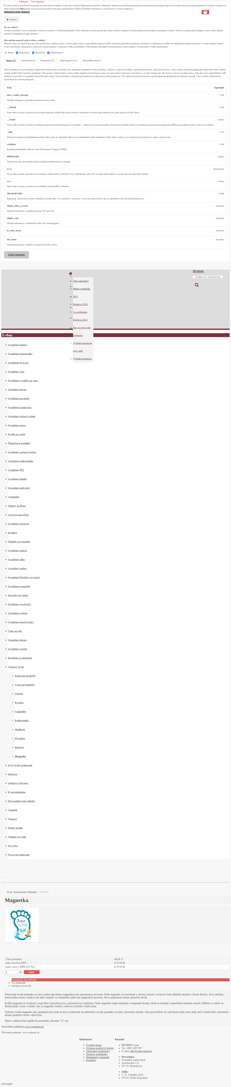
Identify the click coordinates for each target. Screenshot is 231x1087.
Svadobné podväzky (19, 488)
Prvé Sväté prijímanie (20, 765)
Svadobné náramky (19, 398)
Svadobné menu (17, 425)
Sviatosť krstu (16, 667)
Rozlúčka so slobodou (20, 658)
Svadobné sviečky (18, 649)
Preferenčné (24, 52)
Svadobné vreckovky (19, 604)
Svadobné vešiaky (18, 613)
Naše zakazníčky (81, 281)
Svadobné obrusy (17, 640)
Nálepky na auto (17, 837)
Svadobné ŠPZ (16, 470)
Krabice (12, 532)
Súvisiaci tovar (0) (21, 985)
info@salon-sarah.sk (141, 1051)
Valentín (12, 810)
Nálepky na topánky (19, 541)
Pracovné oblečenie (18, 854)
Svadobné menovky (19, 523)
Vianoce (12, 819)
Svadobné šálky (16, 559)
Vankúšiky (14, 497)
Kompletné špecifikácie (24, 979)
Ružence (19, 747)
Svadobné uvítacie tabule (22, 416)
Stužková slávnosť (18, 783)
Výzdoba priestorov (82, 358)
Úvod (9, 892)
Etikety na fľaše (17, 506)
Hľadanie (198, 271)
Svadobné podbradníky (20, 461)
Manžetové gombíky (19, 443)
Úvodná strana (94, 1045)
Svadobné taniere (17, 550)
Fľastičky (20, 738)
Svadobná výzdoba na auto (23, 380)
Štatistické (40, 52)
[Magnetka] (22, 941)
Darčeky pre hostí (18, 595)
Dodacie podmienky (97, 1054)
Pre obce (13, 845)
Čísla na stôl (15, 631)
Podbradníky (22, 720)
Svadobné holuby (17, 479)
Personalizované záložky (21, 801)
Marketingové (57, 52)
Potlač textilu (15, 828)
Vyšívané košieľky (25, 684)
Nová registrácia (37, 2)
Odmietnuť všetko (12, 12)
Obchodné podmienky (98, 1051)
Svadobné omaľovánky (21, 622)
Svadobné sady (16, 371)
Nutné (11, 52)
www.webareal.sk (34, 1026)
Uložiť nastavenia (16, 254)
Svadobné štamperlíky (20, 353)
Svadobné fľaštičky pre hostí (24, 577)
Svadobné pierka (17, 389)
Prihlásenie (23, 2)
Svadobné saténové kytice (22, 452)
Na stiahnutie (18, 982)
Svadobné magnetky (19, 586)
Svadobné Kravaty (18, 362)
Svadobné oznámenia (19, 407)
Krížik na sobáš (16, 434)
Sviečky (19, 693)
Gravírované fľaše (18, 514)
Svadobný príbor (17, 568)
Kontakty (91, 1060)
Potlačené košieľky (25, 675)
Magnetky (20, 756)
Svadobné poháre (17, 344)
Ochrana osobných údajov (100, 1048)
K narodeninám (17, 792)
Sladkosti (20, 729)
